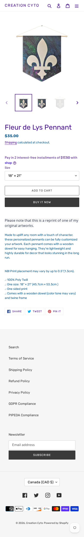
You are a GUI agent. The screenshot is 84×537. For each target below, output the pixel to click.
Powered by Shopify (56, 522)
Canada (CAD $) (40, 482)
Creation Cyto (22, 5)
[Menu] (76, 5)
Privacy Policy (19, 392)
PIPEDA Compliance (24, 415)
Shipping (11, 142)
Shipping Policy (20, 370)
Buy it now (42, 202)
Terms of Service (21, 358)
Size (7, 167)
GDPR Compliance (22, 404)
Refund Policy (19, 381)
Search (14, 347)
